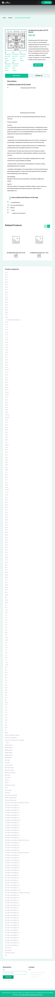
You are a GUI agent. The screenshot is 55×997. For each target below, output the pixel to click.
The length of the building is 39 (12, 867)
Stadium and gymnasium (11, 797)
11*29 (6, 352)
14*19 (6, 427)
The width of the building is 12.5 (12, 885)
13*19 (6, 402)
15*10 (6, 447)
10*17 (6, 289)
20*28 (6, 540)
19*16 (6, 510)
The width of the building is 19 (12, 912)
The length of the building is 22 (12, 835)
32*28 (6, 595)
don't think (7, 760)
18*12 (6, 500)
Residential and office (10, 785)
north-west (7, 777)
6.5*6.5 (6, 640)
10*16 (6, 287)
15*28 (6, 470)
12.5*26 (7, 395)
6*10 (6, 615)
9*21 (6, 722)
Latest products (8, 765)
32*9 (6, 597)
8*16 (6, 680)
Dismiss (40, 994)
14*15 (6, 422)
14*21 (6, 432)
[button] (48, 226)
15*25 (6, 462)
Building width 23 (9, 750)
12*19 (6, 377)
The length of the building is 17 (12, 822)
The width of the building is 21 (12, 917)
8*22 (6, 695)
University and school (10, 952)
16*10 (6, 475)
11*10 (6, 324)
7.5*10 (6, 662)
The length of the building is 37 (12, 865)
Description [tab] (16, 75)
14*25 (6, 437)
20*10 (6, 522)
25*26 (6, 572)
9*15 (6, 707)
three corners (8, 947)
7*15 (6, 650)
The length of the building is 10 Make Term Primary (17, 802)
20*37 (6, 545)
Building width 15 (9, 747)
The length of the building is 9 (12, 875)
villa (6, 955)
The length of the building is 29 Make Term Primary (17, 852)
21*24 (6, 557)
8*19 (6, 687)
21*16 (6, 550)
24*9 (6, 567)
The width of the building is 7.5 (12, 937)
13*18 (6, 400)
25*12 (6, 570)
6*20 (6, 635)
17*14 (6, 492)
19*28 (6, 517)
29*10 (6, 587)
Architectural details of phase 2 (12, 735)
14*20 (6, 430)
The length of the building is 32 (13, 319)
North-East (7, 775)
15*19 (6, 455)
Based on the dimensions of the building (14, 740)
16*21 (6, 482)
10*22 (6, 299)
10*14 (6, 282)
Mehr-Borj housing (9, 770)
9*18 (6, 715)
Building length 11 (9, 745)
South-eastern (8, 790)
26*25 (6, 577)
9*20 (6, 720)
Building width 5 (8, 757)
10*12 (6, 277)
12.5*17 (7, 390)
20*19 (6, 530)
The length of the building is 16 (12, 817)
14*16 (6, 425)
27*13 (6, 580)
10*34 (6, 322)
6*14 (6, 625)
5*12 (6, 605)
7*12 (6, 645)
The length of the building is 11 (12, 805)
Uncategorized (8, 950)
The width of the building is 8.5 (12, 942)
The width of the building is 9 (11, 945)
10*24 (6, 304)
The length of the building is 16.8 (12, 820)
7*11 (6, 642)
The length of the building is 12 (12, 807)
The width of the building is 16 (12, 902)
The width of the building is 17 (12, 907)
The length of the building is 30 (12, 855)
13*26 (6, 412)
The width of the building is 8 (11, 940)
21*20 (6, 555)
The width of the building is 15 (12, 900)
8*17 (6, 682)
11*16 (6, 337)
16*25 (6, 487)
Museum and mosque (10, 772)
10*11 (6, 274)
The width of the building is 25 (12, 920)
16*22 (6, 485)
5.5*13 (6, 610)
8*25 (6, 697)
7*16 (6, 652)
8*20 (6, 690)
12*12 (6, 360)
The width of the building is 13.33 (12, 890)
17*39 (6, 497)
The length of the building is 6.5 (12, 870)
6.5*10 (6, 637)
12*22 (6, 382)
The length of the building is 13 (12, 810)
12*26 (6, 387)
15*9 (6, 472)
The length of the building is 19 (12, 827)
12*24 (6, 385)
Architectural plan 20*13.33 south (16, 254)
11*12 (6, 329)
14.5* (6, 442)
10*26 (6, 309)
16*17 (6, 480)
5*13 (6, 607)
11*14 (6, 332)
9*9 (6, 730)
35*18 (6, 602)
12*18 (6, 375)
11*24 (6, 347)
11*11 (6, 327)
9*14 (6, 705)
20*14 (6, 525)
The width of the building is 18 (12, 910)
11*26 (6, 350)
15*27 (6, 467)
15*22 (6, 460)
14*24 (6, 435)
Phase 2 (7, 782)
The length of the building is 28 (12, 850)
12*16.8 (7, 370)
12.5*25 (7, 392)
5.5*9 (6, 612)
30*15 (6, 590)
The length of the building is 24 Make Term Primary (17, 840)
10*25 (6, 307)
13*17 (6, 397)
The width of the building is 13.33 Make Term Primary (17, 892)
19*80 (6, 520)
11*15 (6, 335)
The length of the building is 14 (12, 812)
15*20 (6, 457)
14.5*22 (7, 445)
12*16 (6, 367)
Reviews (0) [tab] (39, 75)
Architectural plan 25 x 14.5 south (39, 254)
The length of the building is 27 (12, 847)
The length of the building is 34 (12, 862)
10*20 (6, 297)
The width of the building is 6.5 (12, 932)
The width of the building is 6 (11, 930)
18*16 (6, 502)
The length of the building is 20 (12, 830)
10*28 (6, 312)
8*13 (6, 672)
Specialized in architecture (11, 795)
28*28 (6, 585)
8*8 (6, 700)
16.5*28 (7, 490)
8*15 (6, 677)
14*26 (6, 440)
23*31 (6, 562)
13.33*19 (7, 415)
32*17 (6, 592)
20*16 (6, 527)
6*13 (6, 622)
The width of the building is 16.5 (12, 905)
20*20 (6, 532)
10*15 (6, 284)
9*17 (6, 712)
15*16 (6, 452)
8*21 (6, 692)
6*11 (6, 617)
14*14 (6, 420)
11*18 (6, 340)
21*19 (6, 552)
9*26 (6, 727)
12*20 (6, 380)
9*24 (6, 725)
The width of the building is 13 (12, 887)
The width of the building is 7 (11, 935)
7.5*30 (6, 665)
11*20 (6, 342)
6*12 (6, 620)
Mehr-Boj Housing (9, 767)
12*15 (6, 365)
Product (10, 17)
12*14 (6, 362)
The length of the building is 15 (12, 815)
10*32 (6, 317)
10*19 (6, 294)
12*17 (6, 372)
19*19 (6, 512)
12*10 (6, 355)
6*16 (6, 627)
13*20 (6, 405)
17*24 (6, 495)
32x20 (6, 600)
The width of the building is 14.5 (12, 897)
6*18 (6, 632)
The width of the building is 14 (12, 895)
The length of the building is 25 (12, 842)
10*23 (6, 302)
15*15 (6, 450)
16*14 (6, 477)
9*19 (6, 717)
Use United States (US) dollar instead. (28, 994)
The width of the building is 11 (12, 880)
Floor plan (7, 762)
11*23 (6, 345)
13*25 (6, 410)
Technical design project (10, 800)
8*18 (6, 685)
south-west (7, 792)
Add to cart (38, 65)
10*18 (6, 292)
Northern (7, 780)
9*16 (6, 710)
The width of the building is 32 (12, 925)
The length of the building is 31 (12, 857)
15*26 (6, 465)
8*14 (6, 675)
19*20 (6, 515)
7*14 (6, 647)
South (6, 787)
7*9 (6, 660)
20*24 (6, 535)
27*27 (6, 582)
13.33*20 (7, 417)
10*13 (6, 279)
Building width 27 (9, 752)
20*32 (6, 542)
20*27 (6, 537)
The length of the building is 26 (12, 845)
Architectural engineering (11, 737)
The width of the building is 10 (12, 877)
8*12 (6, 670)
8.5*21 (6, 702)
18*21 (6, 507)
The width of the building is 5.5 (12, 927)
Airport (6, 732)
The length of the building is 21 (12, 832)
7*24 (6, 657)
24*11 (6, 565)
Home (4, 17)
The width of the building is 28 (12, 922)
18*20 (6, 505)
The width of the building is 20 (12, 915)
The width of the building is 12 (12, 882)
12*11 (6, 357)
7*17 (6, 655)
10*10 (6, 272)
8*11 (6, 667)
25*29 (6, 575)
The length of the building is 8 (12, 872)
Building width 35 (9, 755)
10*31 (6, 314)
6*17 (6, 630)
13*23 (6, 407)
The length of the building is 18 (12, 825)
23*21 (6, 560)
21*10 (6, 547)
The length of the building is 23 (12, 837)
